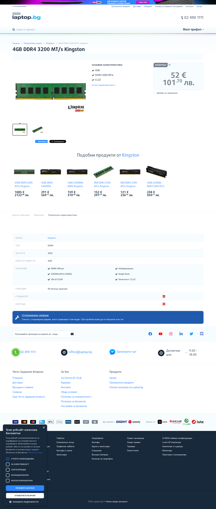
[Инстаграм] (171, 334)
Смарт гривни (133, 442)
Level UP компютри (171, 442)
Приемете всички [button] (25, 488)
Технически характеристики (62, 215)
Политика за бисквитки (73, 401)
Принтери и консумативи (174, 454)
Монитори (167, 450)
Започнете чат (126, 352)
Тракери (131, 446)
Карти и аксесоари (101, 446)
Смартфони (97, 438)
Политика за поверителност (76, 396)
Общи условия (69, 392)
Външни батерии (100, 454)
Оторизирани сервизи (35, 315)
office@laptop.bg (80, 352)
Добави (167, 93)
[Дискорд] (202, 334)
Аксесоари (62, 454)
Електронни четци (65, 442)
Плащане (148, 6)
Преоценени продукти (120, 6)
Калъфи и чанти (64, 450)
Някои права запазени (116, 501)
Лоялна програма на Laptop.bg (126, 387)
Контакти (190, 6)
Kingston (130, 155)
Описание (39, 215)
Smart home (133, 450)
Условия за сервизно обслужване (169, 6)
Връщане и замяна (22, 387)
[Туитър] (191, 334)
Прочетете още (35, 452)
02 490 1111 (194, 18)
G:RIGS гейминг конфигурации (177, 438)
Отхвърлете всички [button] (25, 495)
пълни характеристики (102, 85)
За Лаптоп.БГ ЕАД (71, 378)
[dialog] (25, 465)
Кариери (65, 382)
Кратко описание (21, 215)
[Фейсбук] (150, 334)
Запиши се (72, 334)
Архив (112, 378)
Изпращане (42, 141)
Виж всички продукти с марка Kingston (30, 192)
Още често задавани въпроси (28, 396)
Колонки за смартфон (102, 459)
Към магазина (20, 6)
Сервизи (17, 392)
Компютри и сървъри (172, 446)
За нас (199, 6)
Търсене (14, 30)
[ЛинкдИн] (181, 334)
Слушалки (97, 450)
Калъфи (96, 442)
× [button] (44, 428)
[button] (25, 501)
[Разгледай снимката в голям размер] (50, 91)
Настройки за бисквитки (74, 406)
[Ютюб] (160, 334)
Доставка (137, 6)
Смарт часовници (135, 438)
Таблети (60, 438)
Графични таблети (65, 446)
